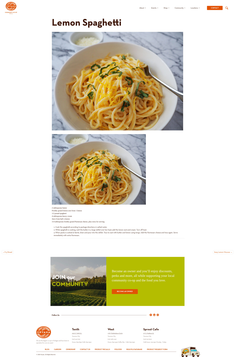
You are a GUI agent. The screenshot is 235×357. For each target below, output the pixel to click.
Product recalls (102, 349)
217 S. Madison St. (148, 333)
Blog (47, 349)
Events (153, 8)
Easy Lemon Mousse (222, 252)
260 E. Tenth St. (77, 333)
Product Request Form (157, 349)
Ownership (70, 349)
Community (179, 8)
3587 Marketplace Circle (115, 333)
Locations (194, 8)
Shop (166, 8)
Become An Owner (125, 291)
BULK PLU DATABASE (134, 349)
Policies (118, 349)
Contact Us (85, 349)
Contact (215, 8)
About (141, 8)
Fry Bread (8, 252)
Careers (57, 349)
